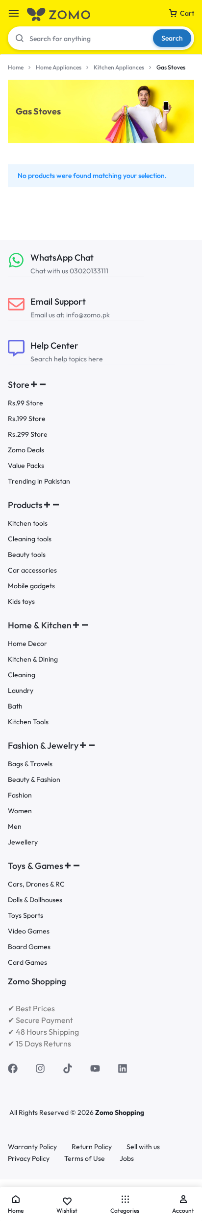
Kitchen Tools (28, 722)
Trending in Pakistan (39, 481)
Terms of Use (84, 1158)
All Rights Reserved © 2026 (52, 1112)
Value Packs (26, 466)
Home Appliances (58, 67)
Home (16, 67)
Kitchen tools (28, 523)
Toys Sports (25, 915)
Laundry (20, 691)
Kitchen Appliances (119, 67)
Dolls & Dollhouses (35, 900)
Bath (15, 706)
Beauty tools (27, 555)
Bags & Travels (30, 764)
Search (172, 38)
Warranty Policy (32, 1147)
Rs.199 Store (27, 419)
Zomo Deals (26, 450)
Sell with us (143, 1147)
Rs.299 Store (28, 434)
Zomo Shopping (119, 1112)
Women (20, 811)
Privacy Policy (29, 1158)
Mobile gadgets (31, 586)
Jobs (127, 1158)
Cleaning (21, 675)
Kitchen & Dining (33, 659)
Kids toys (21, 602)
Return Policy (92, 1147)
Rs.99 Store (25, 403)
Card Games (27, 962)
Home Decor (27, 644)
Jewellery (23, 842)
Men (15, 826)
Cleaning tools (29, 539)
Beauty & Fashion (34, 780)
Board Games (29, 947)
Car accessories (32, 570)
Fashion (20, 795)
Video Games (29, 931)
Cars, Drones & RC (36, 884)
